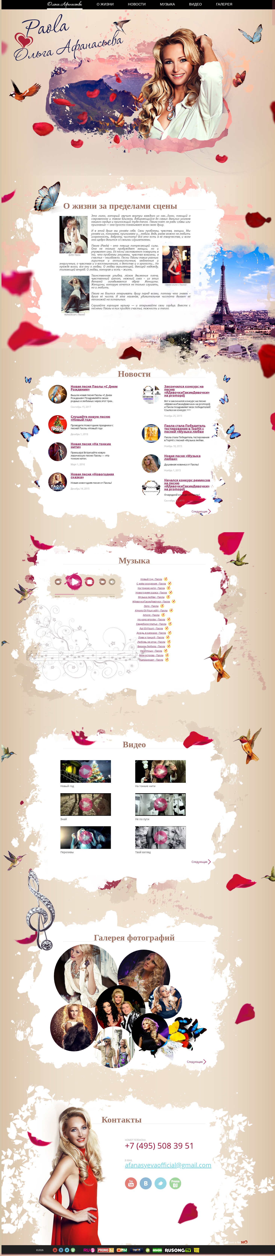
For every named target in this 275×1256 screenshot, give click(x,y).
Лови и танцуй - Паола (151, 637)
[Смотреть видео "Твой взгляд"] (160, 837)
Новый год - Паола (151, 579)
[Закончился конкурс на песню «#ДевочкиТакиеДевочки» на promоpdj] (151, 394)
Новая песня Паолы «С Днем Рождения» (94, 387)
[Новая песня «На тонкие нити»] (57, 451)
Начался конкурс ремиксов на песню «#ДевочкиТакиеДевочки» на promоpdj (187, 484)
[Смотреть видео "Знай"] (85, 804)
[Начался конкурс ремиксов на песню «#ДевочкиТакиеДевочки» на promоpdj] (151, 488)
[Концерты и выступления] (74, 1027)
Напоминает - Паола (151, 659)
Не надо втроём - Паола (151, 619)
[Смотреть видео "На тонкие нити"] (160, 771)
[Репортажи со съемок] (150, 1031)
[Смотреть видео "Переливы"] (85, 837)
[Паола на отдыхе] (114, 1047)
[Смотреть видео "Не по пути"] (160, 804)
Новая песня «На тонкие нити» (91, 445)
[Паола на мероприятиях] (120, 1010)
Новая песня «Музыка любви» (182, 457)
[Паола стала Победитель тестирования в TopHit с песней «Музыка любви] (151, 433)
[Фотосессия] (86, 976)
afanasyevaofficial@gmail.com (168, 1165)
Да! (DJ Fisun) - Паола (151, 628)
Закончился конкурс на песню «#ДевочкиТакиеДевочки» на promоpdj (187, 390)
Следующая (199, 511)
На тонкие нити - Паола (151, 588)
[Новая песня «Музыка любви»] (151, 463)
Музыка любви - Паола (151, 597)
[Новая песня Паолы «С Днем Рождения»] (57, 394)
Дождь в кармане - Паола (151, 633)
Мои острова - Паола (151, 655)
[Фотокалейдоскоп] (165, 1002)
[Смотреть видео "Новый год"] (85, 771)
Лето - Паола (151, 606)
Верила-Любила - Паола (151, 646)
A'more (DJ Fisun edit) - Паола (151, 610)
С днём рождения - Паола (151, 583)
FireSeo (242, 1243)
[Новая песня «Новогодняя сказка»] (57, 482)
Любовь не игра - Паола (151, 641)
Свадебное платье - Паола (151, 624)
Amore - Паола (151, 615)
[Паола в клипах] (143, 976)
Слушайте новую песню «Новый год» (90, 418)
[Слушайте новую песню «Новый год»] (57, 424)
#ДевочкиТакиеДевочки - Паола (151, 601)
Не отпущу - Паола (151, 650)
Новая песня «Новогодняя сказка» (92, 475)
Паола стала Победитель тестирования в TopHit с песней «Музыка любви (184, 428)
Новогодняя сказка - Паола (151, 592)
